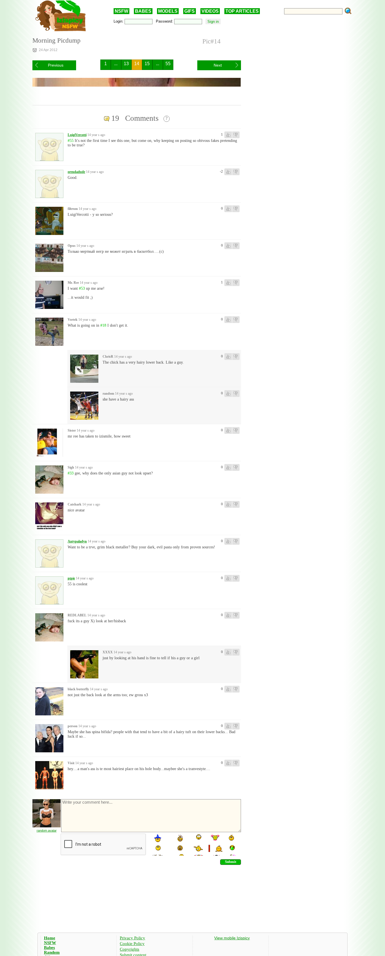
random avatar (47, 830)
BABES (143, 11)
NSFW (121, 11)
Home (49, 938)
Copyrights (129, 949)
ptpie (71, 578)
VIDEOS (210, 11)
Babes (49, 947)
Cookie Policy (132, 943)
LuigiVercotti (77, 135)
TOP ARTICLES (242, 11)
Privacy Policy (132, 938)
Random (52, 952)
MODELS (168, 11)
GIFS (189, 11)
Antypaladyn (77, 541)
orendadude (76, 172)
